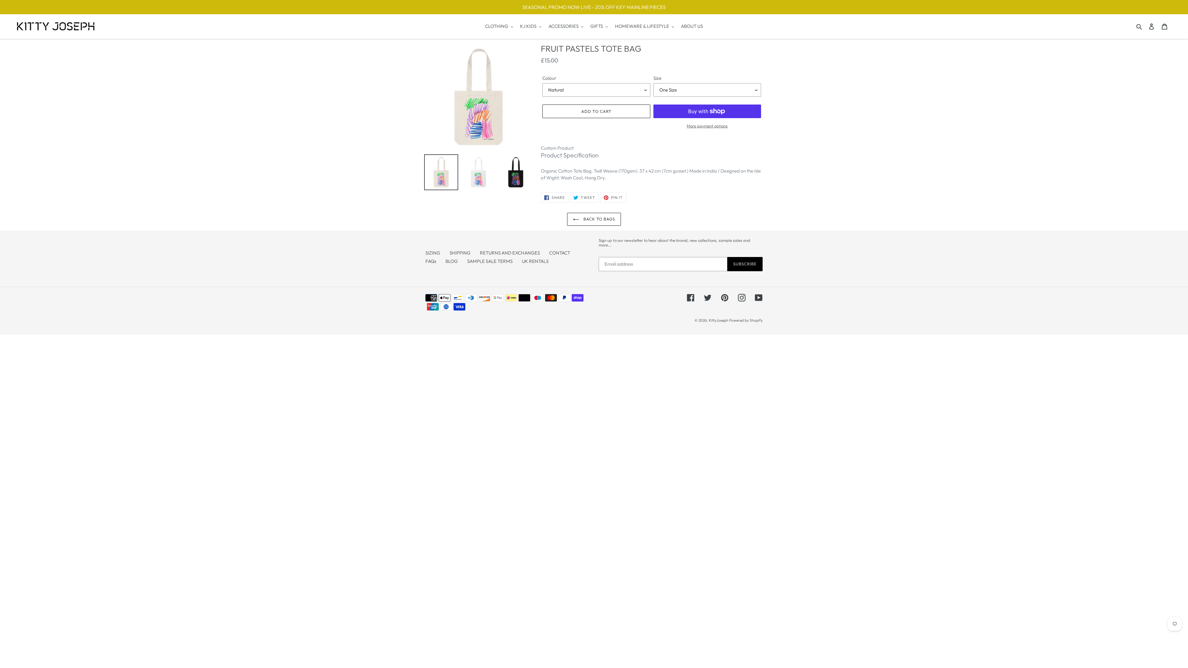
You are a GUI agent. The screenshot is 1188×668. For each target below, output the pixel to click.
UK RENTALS (535, 261)
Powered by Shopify (746, 320)
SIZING (432, 253)
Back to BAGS (598, 218)
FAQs (430, 261)
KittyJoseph (718, 320)
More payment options (707, 125)
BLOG (452, 261)
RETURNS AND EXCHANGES (510, 253)
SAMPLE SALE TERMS (490, 261)
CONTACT (559, 253)
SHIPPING (460, 253)
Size (657, 78)
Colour (549, 78)
